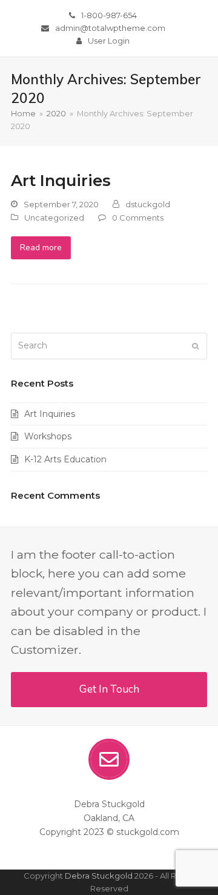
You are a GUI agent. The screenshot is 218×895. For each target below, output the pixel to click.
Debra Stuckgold (99, 875)
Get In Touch (109, 689)
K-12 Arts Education (65, 459)
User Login (109, 40)
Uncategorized (54, 217)
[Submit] (195, 346)
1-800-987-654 (109, 15)
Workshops (47, 436)
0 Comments (138, 217)
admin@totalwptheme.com (110, 28)
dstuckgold (147, 204)
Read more (41, 247)
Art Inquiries (61, 180)
